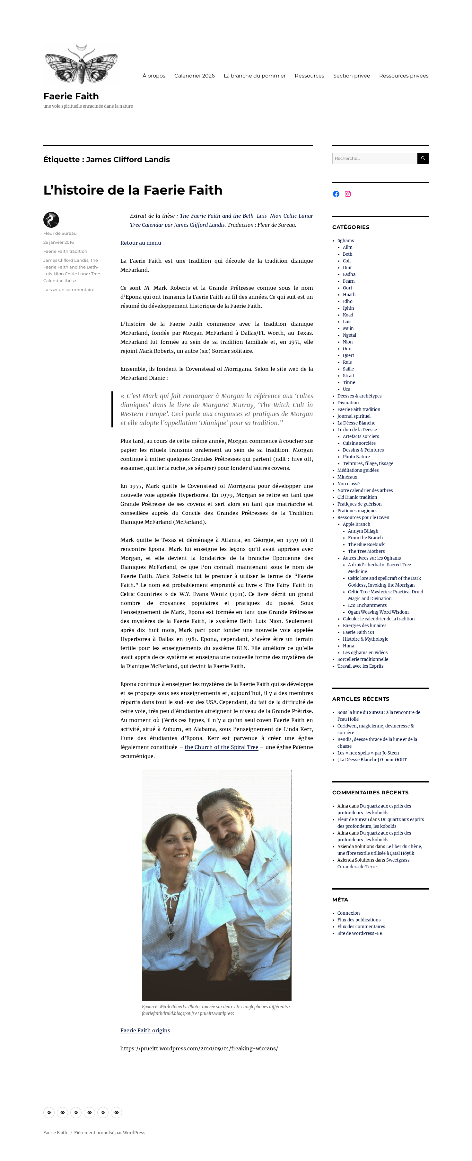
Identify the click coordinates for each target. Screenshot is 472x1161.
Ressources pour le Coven (363, 517)
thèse (70, 280)
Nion (348, 342)
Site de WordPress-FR (359, 933)
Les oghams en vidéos (365, 652)
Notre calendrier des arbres (365, 490)
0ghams (345, 240)
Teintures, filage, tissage (368, 463)
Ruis (347, 362)
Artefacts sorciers (361, 436)
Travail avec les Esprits (360, 666)
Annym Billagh (363, 531)
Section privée (351, 76)
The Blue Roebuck (366, 544)
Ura (346, 389)
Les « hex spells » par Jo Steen (368, 753)
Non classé (348, 484)
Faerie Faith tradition (65, 251)
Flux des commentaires (361, 926)
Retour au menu (140, 243)
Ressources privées (404, 76)
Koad (348, 315)
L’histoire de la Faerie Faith (133, 190)
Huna (348, 646)
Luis (347, 322)
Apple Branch (357, 524)
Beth (348, 254)
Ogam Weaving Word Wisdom (378, 612)
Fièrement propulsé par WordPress (109, 1133)
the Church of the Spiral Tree (221, 747)
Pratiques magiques (357, 511)
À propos (154, 76)
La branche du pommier (255, 76)
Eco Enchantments (367, 605)
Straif (348, 376)
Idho (348, 301)
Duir (347, 267)
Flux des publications (359, 920)
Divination (348, 403)
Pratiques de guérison (359, 504)
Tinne (349, 382)
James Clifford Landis (65, 260)
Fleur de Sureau (60, 233)
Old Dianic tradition (357, 497)
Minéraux (347, 477)
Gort (347, 288)
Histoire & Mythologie (365, 639)
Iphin (348, 308)
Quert (348, 355)
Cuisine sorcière (359, 443)
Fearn (349, 281)
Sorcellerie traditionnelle (362, 659)
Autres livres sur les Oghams (372, 558)
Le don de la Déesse (357, 430)
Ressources (309, 76)
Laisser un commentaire (68, 289)
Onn (347, 349)
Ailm (348, 247)
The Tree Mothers (366, 551)
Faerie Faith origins (145, 1030)
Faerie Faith (71, 96)
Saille (348, 369)
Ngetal (349, 335)
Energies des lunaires (365, 625)
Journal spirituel (354, 416)
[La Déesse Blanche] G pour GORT (372, 760)
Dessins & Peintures (363, 450)
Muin (348, 328)
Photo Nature (356, 457)
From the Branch (365, 538)
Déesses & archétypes (359, 396)
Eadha (349, 274)
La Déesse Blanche (356, 423)
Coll (347, 261)
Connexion (348, 913)
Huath (349, 294)
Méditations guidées (358, 470)
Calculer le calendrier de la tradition (379, 619)
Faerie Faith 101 (358, 632)
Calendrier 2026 (194, 76)
